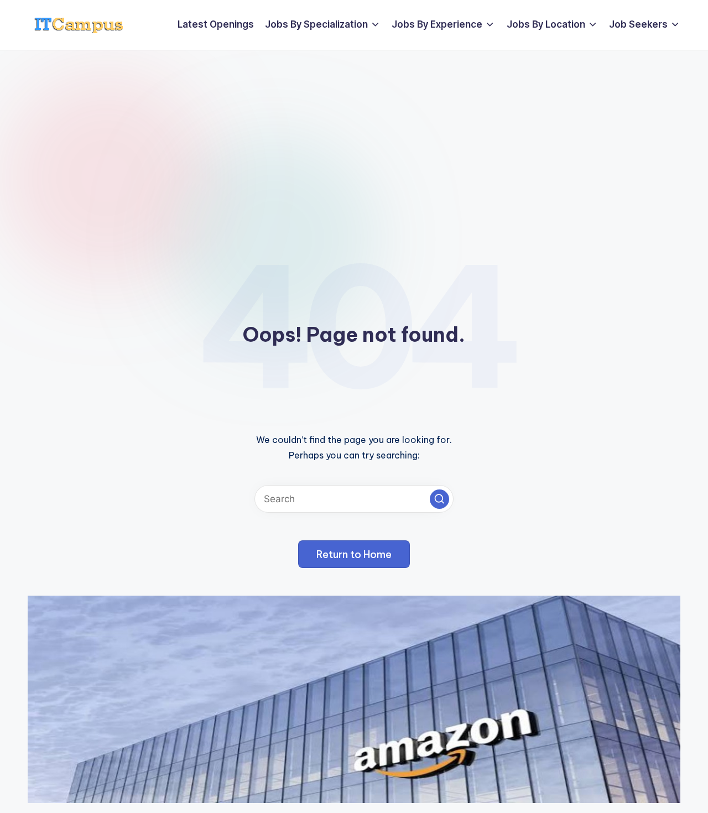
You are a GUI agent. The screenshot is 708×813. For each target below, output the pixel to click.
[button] (439, 499)
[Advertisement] (354, 133)
